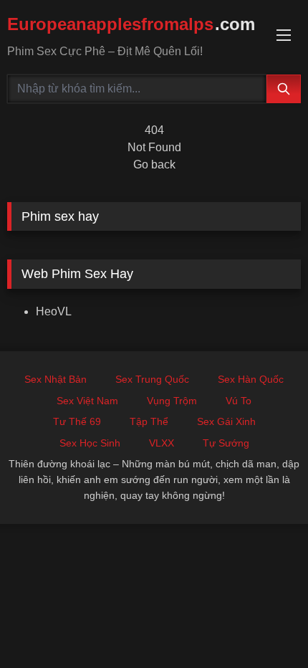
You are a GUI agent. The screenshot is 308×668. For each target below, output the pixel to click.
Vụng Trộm (172, 400)
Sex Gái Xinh (226, 421)
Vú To (238, 400)
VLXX (161, 443)
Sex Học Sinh (89, 443)
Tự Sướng (226, 443)
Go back (154, 164)
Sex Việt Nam (87, 400)
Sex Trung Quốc (152, 379)
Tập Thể (149, 421)
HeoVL (54, 311)
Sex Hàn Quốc (251, 379)
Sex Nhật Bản (55, 379)
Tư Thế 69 (77, 421)
